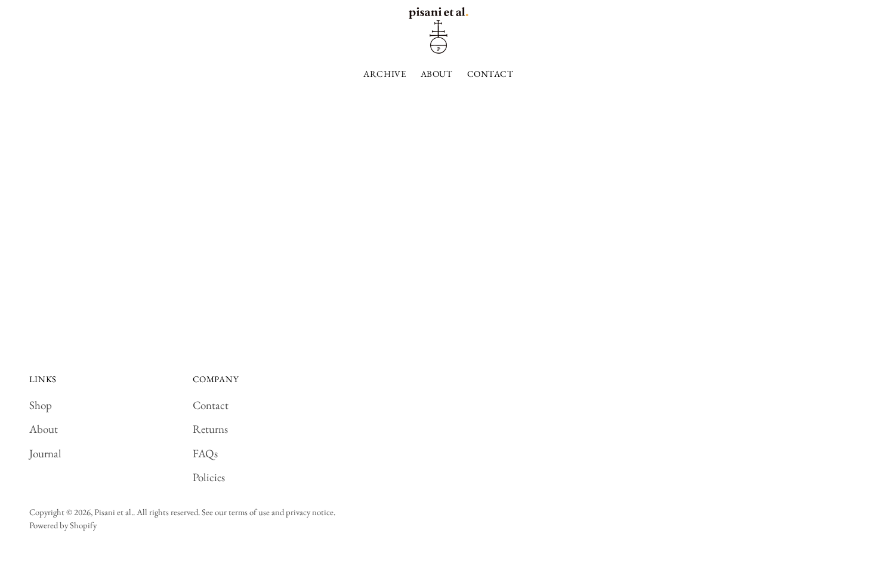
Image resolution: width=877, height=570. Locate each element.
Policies (209, 477)
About (43, 429)
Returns (210, 429)
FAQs (205, 453)
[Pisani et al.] (438, 30)
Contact (210, 405)
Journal (45, 453)
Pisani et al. (113, 512)
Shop (40, 405)
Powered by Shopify (63, 525)
